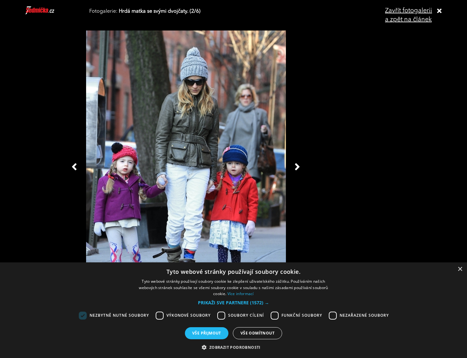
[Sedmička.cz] (47, 13)
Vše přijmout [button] (206, 333)
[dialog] (233, 310)
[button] (233, 303)
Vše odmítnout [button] (257, 333)
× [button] (459, 269)
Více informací (240, 293)
